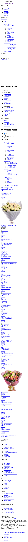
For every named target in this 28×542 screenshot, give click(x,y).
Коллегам (9, 184)
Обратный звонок (8, 3)
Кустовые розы (10, 39)
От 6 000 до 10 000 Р (9, 124)
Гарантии (6, 11)
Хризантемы (10, 31)
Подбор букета (7, 177)
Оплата (5, 475)
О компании (7, 444)
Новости (6, 454)
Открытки (9, 173)
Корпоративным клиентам (10, 474)
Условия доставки (8, 467)
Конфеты (9, 170)
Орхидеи (9, 41)
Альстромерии (10, 32)
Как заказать (7, 463)
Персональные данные (9, 450)
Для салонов (7, 456)
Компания (3, 440)
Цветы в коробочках (12, 45)
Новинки (6, 115)
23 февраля (9, 179)
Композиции (7, 43)
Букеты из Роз (7, 481)
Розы (5, 21)
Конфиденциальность (9, 448)
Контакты (6, 12)
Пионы (8, 29)
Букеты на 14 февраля (12, 185)
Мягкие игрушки (11, 171)
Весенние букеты (8, 112)
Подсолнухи (10, 40)
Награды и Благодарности (10, 452)
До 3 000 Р (6, 122)
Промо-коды (7, 471)
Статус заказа (7, 8)
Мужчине (9, 182)
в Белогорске (4, 19)
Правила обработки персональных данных (14, 532)
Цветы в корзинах (11, 47)
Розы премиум (10, 37)
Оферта (5, 530)
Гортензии (9, 26)
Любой (5, 120)
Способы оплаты (8, 537)
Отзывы (6, 451)
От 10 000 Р (7, 126)
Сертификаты (7, 500)
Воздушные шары (8, 493)
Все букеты (6, 22)
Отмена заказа (7, 470)
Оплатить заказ (7, 538)
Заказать (3, 191)
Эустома (6, 488)
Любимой (9, 178)
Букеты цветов (7, 24)
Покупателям (4, 459)
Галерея (6, 468)
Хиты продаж (7, 51)
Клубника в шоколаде (9, 501)
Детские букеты (11, 49)
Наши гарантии (8, 445)
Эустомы (9, 36)
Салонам (6, 13)
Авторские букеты (11, 44)
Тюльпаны (9, 28)
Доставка (6, 9)
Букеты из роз (10, 25)
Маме (8, 181)
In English (6, 15)
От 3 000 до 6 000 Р (8, 123)
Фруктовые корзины (12, 174)
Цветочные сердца (11, 48)
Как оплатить (7, 464)
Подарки (6, 114)
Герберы (9, 33)
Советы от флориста (9, 472)
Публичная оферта (8, 447)
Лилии (8, 35)
